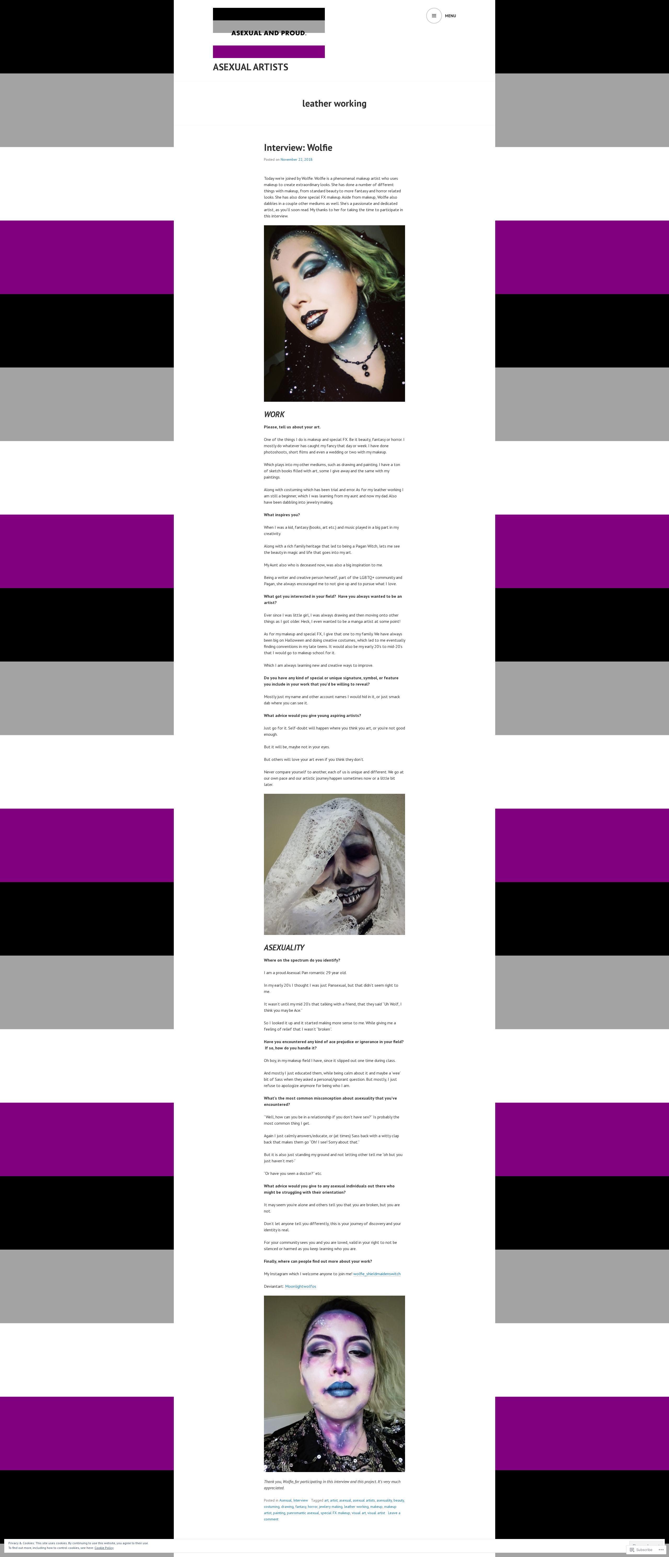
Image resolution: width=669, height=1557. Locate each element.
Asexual (285, 1500)
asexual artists (364, 1500)
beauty (399, 1500)
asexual (345, 1500)
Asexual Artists (250, 67)
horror (313, 1506)
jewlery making (331, 1506)
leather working (356, 1506)
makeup (376, 1506)
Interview (300, 1500)
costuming (272, 1506)
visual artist (376, 1512)
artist (334, 1500)
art (326, 1500)
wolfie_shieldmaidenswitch (377, 1273)
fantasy (300, 1506)
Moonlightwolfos (300, 1286)
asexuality (384, 1500)
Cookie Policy (104, 1548)
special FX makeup (335, 1512)
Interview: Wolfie (298, 147)
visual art (359, 1512)
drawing (287, 1506)
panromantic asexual (303, 1512)
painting (279, 1512)
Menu (450, 15)
